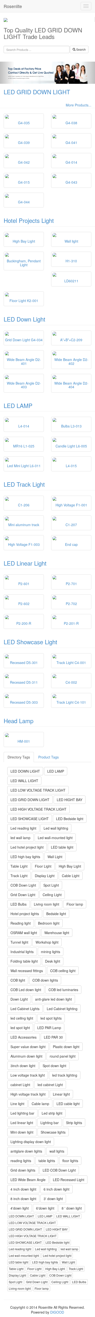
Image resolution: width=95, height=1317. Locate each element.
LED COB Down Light (59, 1170)
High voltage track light (28, 1094)
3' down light (53, 1198)
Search (81, 49)
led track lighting (64, 1075)
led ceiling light (21, 1018)
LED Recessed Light (68, 1179)
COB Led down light (25, 989)
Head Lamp (18, 720)
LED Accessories (23, 1037)
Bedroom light (48, 923)
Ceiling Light (52, 894)
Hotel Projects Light (29, 220)
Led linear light (21, 1122)
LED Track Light (24, 484)
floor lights (70, 1160)
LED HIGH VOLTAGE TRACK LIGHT (38, 809)
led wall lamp (20, 837)
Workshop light (47, 942)
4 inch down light (23, 1189)
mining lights (50, 951)
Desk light (52, 961)
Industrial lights (22, 951)
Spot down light (54, 1065)
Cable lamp (40, 1103)
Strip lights (74, 1122)
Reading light (20, 923)
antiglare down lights (26, 1151)
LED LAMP (18, 405)
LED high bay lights (25, 856)
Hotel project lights (24, 913)
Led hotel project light (27, 847)
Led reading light (23, 828)
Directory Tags (19, 757)
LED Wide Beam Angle (28, 1179)
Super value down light (28, 1046)
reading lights (20, 1160)
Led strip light (52, 1113)
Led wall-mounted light (55, 837)
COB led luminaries (63, 989)
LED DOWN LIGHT (25, 771)
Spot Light (51, 885)
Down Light (19, 999)
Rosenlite (13, 6)
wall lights (56, 1151)
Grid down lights (22, 1170)
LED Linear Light (25, 563)
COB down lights (45, 980)
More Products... (78, 105)
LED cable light (68, 1103)
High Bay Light (70, 866)
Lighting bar (49, 1122)
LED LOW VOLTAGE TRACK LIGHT (38, 790)
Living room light (46, 904)
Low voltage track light (27, 1075)
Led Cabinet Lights (24, 1008)
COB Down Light (23, 885)
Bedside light (56, 913)
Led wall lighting (56, 828)
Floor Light (43, 866)
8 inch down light (23, 1198)
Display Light (45, 875)
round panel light (63, 1056)
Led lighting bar (22, 1113)
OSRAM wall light (23, 932)
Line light (17, 1103)
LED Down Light (24, 319)
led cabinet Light (50, 1084)
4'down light (19, 1208)
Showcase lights (53, 1132)
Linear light (61, 1094)
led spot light (20, 1027)
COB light (17, 980)
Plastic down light (66, 1046)
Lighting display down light (30, 1141)
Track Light (19, 875)
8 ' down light (72, 1208)
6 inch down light (56, 1189)
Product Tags (48, 757)
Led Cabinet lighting (62, 1008)
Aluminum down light (26, 1056)
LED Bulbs (18, 904)
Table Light (19, 866)
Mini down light (21, 1132)
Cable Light (70, 875)
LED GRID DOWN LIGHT (37, 91)
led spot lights (51, 1018)
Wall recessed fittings (26, 970)
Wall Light (55, 856)
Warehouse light (56, 932)
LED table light (62, 847)
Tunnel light (19, 942)
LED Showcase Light (30, 641)
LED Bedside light (69, 818)
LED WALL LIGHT (24, 780)
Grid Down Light (22, 894)
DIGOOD (57, 1312)
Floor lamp (74, 904)
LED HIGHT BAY (69, 799)
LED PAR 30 (53, 1037)
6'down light (45, 1208)
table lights (46, 1160)
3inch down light (22, 1065)
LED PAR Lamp (49, 1027)
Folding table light (24, 961)
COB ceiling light (63, 970)
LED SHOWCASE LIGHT (29, 818)
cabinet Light (20, 1084)
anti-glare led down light (53, 999)
